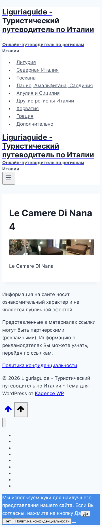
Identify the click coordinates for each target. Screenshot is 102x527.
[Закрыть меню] (3, 422)
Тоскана (26, 78)
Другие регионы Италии (45, 101)
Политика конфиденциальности (39, 365)
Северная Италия (37, 70)
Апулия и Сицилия (38, 93)
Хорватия (27, 108)
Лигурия (26, 62)
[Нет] (74, 522)
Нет (8, 521)
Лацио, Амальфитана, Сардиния (54, 85)
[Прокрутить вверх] (8, 411)
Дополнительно (34, 124)
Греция (24, 116)
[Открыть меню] (8, 178)
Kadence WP (49, 393)
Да (85, 513)
